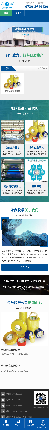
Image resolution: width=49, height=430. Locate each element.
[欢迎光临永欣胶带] (12, 82)
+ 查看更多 (42, 68)
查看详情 (25, 267)
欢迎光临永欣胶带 (12, 91)
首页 (6, 13)
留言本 (18, 13)
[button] (22, 44)
